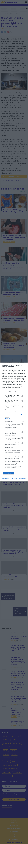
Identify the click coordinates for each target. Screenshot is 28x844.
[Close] (25, 365)
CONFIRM (8, 473)
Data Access (14, 478)
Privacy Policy (22, 478)
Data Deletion (5, 478)
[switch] (22, 396)
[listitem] (14, 392)
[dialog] (14, 422)
